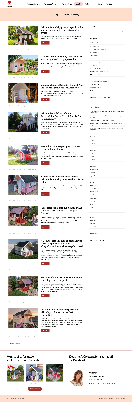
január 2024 (93, 188)
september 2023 (94, 201)
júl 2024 (92, 179)
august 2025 (93, 150)
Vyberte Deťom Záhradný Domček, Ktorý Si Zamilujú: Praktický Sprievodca (62, 58)
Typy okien (92, 65)
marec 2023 (93, 220)
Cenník (123, 398)
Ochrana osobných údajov (105, 398)
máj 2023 (92, 214)
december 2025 (94, 147)
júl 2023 (92, 207)
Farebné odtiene (94, 52)
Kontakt (109, 4)
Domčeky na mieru (94, 46)
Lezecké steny (93, 55)
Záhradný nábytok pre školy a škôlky (99, 81)
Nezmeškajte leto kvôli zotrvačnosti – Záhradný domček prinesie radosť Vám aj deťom (62, 179)
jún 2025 (92, 156)
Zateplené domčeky (95, 87)
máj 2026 (92, 144)
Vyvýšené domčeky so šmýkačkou (98, 71)
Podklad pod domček (95, 59)
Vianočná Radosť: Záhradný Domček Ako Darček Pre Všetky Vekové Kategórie (62, 86)
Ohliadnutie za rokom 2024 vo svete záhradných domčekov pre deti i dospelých (59, 312)
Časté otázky (67, 4)
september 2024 (94, 172)
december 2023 (94, 191)
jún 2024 (92, 182)
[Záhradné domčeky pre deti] (9, 4)
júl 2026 (92, 140)
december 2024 (94, 169)
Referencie (89, 4)
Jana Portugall (22, 49)
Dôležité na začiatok (95, 43)
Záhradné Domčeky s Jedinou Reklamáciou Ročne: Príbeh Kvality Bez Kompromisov (61, 116)
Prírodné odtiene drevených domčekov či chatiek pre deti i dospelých (62, 279)
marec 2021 (93, 227)
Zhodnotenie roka (94, 91)
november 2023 (94, 195)
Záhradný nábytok (94, 78)
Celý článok (45, 43)
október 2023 (93, 198)
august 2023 (93, 204)
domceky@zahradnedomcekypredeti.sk (104, 383)
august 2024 (93, 175)
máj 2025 (92, 159)
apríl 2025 (92, 163)
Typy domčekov (50, 4)
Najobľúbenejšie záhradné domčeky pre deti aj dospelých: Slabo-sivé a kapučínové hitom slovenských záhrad (62, 243)
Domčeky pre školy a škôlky (97, 49)
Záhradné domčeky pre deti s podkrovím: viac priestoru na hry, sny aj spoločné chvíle (62, 30)
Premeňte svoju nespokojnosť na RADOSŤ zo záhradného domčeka (62, 148)
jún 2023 (92, 211)
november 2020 (94, 233)
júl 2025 (92, 153)
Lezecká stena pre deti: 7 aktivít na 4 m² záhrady (102, 120)
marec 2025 (93, 166)
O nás (100, 4)
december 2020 (94, 230)
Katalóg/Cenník (33, 4)
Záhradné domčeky (95, 75)
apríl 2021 (92, 223)
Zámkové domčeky (94, 84)
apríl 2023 (92, 217)
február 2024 (93, 185)
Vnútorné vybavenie (95, 68)
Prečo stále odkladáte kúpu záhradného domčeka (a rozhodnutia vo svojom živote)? (61, 210)
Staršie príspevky (14, 343)
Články (78, 4)
